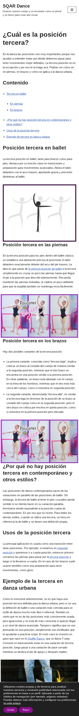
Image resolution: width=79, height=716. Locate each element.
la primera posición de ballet (45, 268)
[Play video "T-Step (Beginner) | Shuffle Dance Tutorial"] (39, 681)
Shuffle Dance (36, 638)
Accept (10, 710)
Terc (9, 93)
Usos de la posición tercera (22, 130)
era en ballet (19, 93)
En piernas (16, 103)
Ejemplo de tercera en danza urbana (28, 136)
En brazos (16, 109)
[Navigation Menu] (72, 10)
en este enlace (12, 703)
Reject (26, 710)
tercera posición (59, 556)
